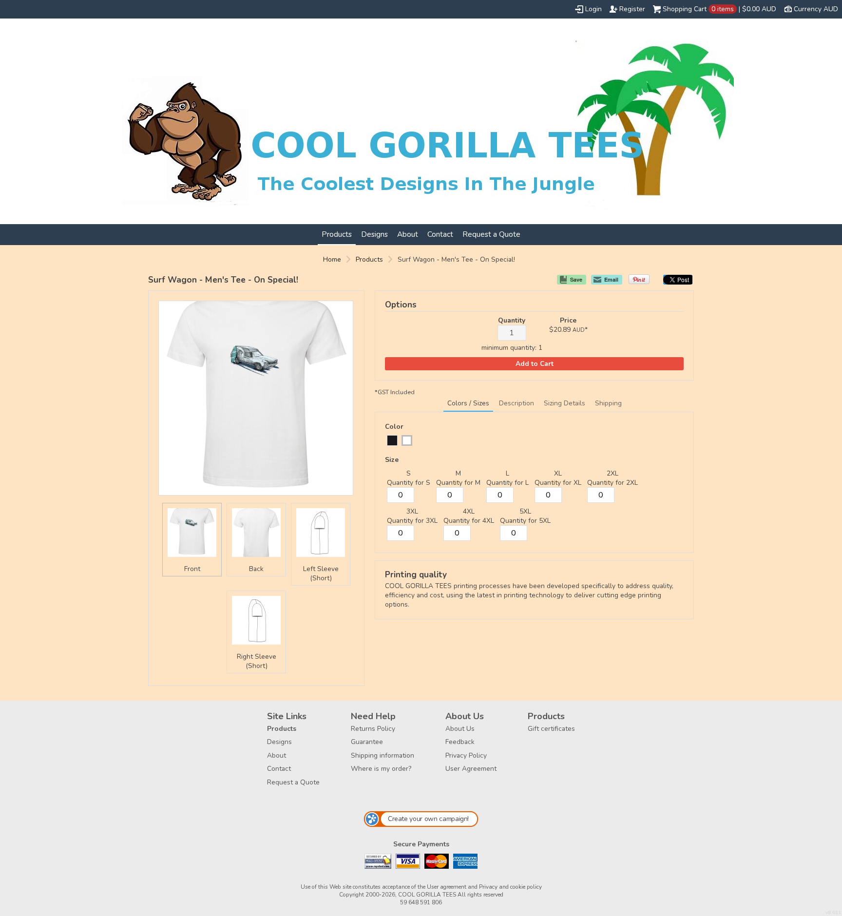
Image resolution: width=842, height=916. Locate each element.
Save (576, 279)
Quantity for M (458, 482)
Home (332, 259)
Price (568, 320)
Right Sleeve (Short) (256, 661)
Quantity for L (507, 482)
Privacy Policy (466, 755)
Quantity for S (408, 482)
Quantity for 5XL (525, 520)
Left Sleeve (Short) (321, 573)
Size (392, 459)
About (407, 234)
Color (394, 426)
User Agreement (471, 768)
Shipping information (382, 755)
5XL (525, 511)
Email (611, 279)
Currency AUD (816, 9)
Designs (374, 234)
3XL (412, 511)
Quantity (511, 320)
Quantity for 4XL (468, 520)
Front (192, 568)
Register (632, 9)
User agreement (446, 887)
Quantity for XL (558, 482)
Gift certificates (551, 728)
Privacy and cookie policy (510, 887)
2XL (612, 473)
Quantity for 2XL (612, 482)
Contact (440, 234)
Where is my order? (381, 768)
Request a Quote (491, 234)
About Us (460, 728)
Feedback (460, 741)
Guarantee (367, 741)
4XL (469, 511)
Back (256, 568)
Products (337, 234)
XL (558, 473)
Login (593, 9)
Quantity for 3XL (412, 520)
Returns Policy (373, 728)
